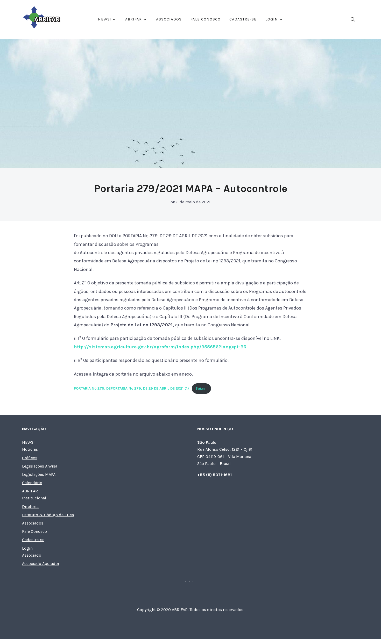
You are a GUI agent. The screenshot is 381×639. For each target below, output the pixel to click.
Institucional (34, 498)
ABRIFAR (133, 19)
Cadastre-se (243, 19)
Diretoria (30, 506)
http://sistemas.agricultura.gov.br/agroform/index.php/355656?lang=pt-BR (160, 347)
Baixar (201, 388)
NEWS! (104, 19)
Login (271, 19)
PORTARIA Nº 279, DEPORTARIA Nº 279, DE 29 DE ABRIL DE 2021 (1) (131, 388)
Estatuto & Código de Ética (48, 514)
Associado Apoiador (40, 563)
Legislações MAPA (38, 474)
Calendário (32, 482)
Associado (31, 555)
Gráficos (29, 457)
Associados (169, 19)
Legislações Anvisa (39, 466)
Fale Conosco (205, 19)
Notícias (30, 449)
